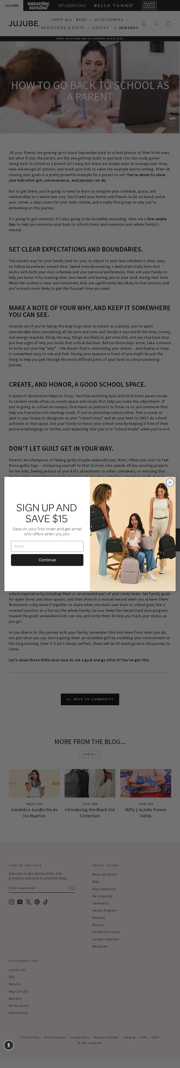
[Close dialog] (170, 482)
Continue (47, 560)
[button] (9, 1045)
